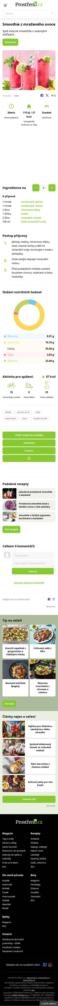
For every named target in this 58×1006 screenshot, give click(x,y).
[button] (52, 13)
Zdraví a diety (9, 842)
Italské (5, 900)
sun (16, 96)
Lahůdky (35, 854)
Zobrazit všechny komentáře (29, 582)
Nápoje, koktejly (39, 846)
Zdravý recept (10, 418)
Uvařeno (29, 450)
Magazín (7, 833)
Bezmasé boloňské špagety (15, 685)
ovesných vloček (31, 217)
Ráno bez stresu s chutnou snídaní (40, 765)
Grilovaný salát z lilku (42, 650)
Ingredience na (14, 188)
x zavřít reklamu (48, 1003)
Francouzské (8, 896)
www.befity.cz (29, 980)
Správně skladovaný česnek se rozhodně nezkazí (40, 747)
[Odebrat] (52, 187)
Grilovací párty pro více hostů (40, 784)
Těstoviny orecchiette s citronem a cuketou (42, 688)
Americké (7, 884)
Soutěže (35, 892)
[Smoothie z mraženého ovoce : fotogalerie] (29, 70)
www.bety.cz (43, 978)
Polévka (34, 842)
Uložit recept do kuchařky (29, 435)
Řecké (5, 908)
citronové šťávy (30, 210)
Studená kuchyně (40, 418)
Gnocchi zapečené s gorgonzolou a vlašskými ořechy (15, 651)
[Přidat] (35, 187)
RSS (4, 866)
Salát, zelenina (38, 862)
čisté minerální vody (33, 221)
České (38, 412)
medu (24, 213)
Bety (33, 875)
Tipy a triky (8, 838)
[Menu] (5, 5)
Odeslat (33, 571)
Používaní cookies (11, 947)
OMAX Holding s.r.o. (20, 995)
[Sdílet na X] (47, 96)
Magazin (35, 880)
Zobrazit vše (29, 799)
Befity (6, 917)
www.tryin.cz (32, 978)
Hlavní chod (37, 850)
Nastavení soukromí (12, 951)
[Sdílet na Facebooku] (42, 96)
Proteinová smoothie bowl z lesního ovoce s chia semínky (34, 505)
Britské (5, 888)
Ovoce (24, 418)
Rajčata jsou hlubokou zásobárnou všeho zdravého (40, 729)
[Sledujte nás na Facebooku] (49, 600)
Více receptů (11, 529)
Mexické (6, 904)
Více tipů (9, 703)
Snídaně (35, 838)
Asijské (5, 880)
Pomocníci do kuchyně (13, 850)
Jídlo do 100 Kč (23, 412)
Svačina (8, 412)
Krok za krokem (10, 862)
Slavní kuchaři (9, 846)
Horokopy (35, 884)
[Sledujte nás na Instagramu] (54, 600)
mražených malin (32, 205)
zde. (33, 990)
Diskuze (35, 888)
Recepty (35, 833)
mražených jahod (32, 201)
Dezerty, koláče (38, 858)
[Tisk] (29, 458)
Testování (35, 896)
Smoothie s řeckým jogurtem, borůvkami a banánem (35, 517)
